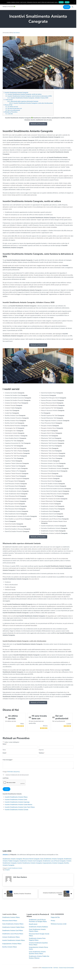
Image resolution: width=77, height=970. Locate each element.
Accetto (61, 2)
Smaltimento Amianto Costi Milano (12, 930)
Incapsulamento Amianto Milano (11, 944)
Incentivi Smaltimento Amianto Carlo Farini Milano (20, 807)
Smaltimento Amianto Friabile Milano (13, 927)
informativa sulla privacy (14, 771)
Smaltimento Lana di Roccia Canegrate (54, 861)
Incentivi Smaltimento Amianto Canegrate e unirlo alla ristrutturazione (31, 103)
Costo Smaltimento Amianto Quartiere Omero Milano (37, 952)
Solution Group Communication (66, 967)
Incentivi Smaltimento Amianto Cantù (16, 799)
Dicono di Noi (8, 105)
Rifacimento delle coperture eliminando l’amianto (22, 101)
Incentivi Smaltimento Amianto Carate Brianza (18, 804)
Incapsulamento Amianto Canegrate (53, 863)
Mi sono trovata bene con (13, 108)
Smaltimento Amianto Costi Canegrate (30, 861)
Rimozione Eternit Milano (9, 920)
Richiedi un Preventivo (10, 112)
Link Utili (9, 114)
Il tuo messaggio (8, 760)
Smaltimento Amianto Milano (11, 917)
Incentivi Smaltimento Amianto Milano (16, 797)
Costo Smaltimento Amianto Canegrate (51, 859)
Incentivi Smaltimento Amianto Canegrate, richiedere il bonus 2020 (27, 98)
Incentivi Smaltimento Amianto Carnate (16, 809)
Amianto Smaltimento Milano (11, 937)
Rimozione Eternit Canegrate (31, 859)
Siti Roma (55, 967)
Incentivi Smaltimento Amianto (15, 868)
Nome (4, 749)
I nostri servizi (8, 99)
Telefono (41, 753)
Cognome (41, 749)
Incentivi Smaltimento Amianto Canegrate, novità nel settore (23, 94)
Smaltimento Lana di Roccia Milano (12, 934)
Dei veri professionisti (12, 110)
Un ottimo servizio (11, 107)
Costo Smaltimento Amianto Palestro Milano (37, 930)
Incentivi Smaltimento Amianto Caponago (17, 802)
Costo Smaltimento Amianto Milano (12, 924)
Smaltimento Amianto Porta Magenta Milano (37, 939)
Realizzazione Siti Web (47, 967)
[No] (74, 2)
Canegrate (7, 869)
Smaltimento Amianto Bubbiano (38, 927)
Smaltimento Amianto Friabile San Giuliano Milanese (39, 957)
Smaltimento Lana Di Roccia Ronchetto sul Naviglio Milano (38, 920)
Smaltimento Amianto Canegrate (12, 859)
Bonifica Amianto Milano (9, 947)
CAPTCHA (5, 778)
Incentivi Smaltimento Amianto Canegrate (16, 92)
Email (5, 753)
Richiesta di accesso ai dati (58, 924)
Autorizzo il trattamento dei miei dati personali (17, 775)
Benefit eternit (33, 924)
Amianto (5, 854)
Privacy (53, 920)
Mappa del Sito (55, 917)
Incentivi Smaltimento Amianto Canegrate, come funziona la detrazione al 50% (28, 96)
